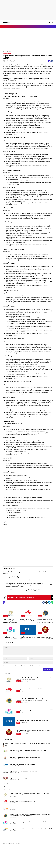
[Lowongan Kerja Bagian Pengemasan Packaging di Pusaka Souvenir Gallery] (5, 744)
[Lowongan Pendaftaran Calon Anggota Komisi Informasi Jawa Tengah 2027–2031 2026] (45, 630)
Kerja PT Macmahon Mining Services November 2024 (23, 771)
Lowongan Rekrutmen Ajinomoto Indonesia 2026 (27, 620)
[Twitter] (46, 602)
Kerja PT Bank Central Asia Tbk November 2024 (22, 764)
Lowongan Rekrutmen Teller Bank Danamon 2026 (23, 808)
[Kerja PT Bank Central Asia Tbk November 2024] (5, 765)
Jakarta (9, 53)
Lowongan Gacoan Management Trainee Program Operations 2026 (10, 637)
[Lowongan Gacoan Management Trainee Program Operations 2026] (11, 630)
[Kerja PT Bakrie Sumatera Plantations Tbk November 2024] (5, 758)
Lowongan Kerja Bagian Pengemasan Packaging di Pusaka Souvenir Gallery (30, 743)
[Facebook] (43, 602)
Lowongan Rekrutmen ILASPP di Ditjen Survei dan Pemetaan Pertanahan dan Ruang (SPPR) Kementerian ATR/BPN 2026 (45, 621)
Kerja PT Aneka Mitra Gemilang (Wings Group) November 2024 (26, 778)
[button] (49, 22)
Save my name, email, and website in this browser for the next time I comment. (25, 665)
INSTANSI (5, 53)
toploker (7, 60)
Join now (5, 593)
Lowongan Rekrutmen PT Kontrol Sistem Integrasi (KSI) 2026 (28, 637)
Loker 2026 (6, 22)
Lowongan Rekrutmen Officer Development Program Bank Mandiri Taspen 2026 (31, 829)
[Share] (52, 61)
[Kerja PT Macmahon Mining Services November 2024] (5, 772)
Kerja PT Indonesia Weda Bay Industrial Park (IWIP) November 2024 (28, 750)
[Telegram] (49, 602)
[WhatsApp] (52, 602)
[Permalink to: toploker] (4, 61)
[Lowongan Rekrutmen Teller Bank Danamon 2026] (5, 809)
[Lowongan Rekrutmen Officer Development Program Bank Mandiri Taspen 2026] (5, 829)
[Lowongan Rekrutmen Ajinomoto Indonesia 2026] (28, 613)
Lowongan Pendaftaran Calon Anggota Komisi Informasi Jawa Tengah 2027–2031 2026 (45, 637)
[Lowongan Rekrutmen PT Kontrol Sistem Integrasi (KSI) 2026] (28, 630)
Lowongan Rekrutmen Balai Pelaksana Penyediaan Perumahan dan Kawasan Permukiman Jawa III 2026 (10, 621)
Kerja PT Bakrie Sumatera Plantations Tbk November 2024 (25, 757)
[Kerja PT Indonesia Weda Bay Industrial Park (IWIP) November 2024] (5, 751)
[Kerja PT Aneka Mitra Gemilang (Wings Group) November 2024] (5, 779)
